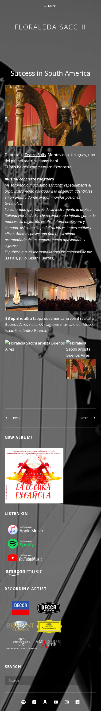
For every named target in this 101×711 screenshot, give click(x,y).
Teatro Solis (35, 154)
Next (84, 418)
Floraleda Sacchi (50, 26)
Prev (16, 418)
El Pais (11, 258)
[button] (21, 289)
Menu (53, 6)
